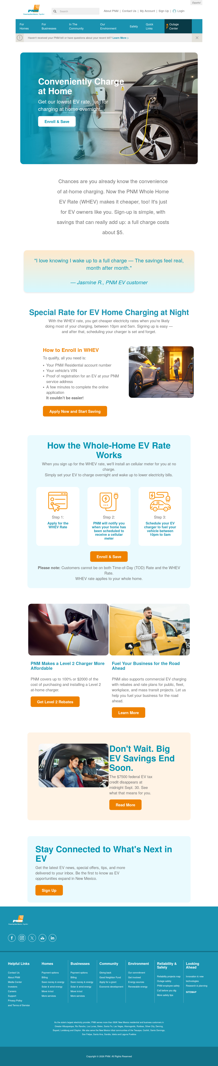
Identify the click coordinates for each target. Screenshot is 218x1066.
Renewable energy (137, 986)
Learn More (128, 712)
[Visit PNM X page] (33, 938)
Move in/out (47, 991)
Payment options (50, 972)
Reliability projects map (168, 976)
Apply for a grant (107, 982)
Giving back (105, 972)
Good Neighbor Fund (110, 977)
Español (196, 2)
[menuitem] (27, 26)
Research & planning (196, 985)
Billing (45, 977)
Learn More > (121, 38)
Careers (12, 991)
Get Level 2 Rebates (55, 701)
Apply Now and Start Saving (75, 411)
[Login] (175, 11)
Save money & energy (53, 982)
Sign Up (49, 890)
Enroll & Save (57, 121)
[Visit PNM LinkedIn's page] (53, 938)
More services (49, 995)
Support (12, 995)
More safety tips (165, 995)
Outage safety (164, 981)
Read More (125, 804)
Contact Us (13, 972)
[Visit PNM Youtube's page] (43, 938)
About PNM (14, 977)
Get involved (134, 977)
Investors (12, 986)
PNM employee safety (168, 985)
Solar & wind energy (52, 986)
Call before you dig (166, 990)
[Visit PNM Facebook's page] (12, 938)
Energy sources (136, 982)
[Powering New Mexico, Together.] (34, 9)
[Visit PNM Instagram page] (22, 938)
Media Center (15, 982)
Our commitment (136, 972)
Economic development (111, 986)
